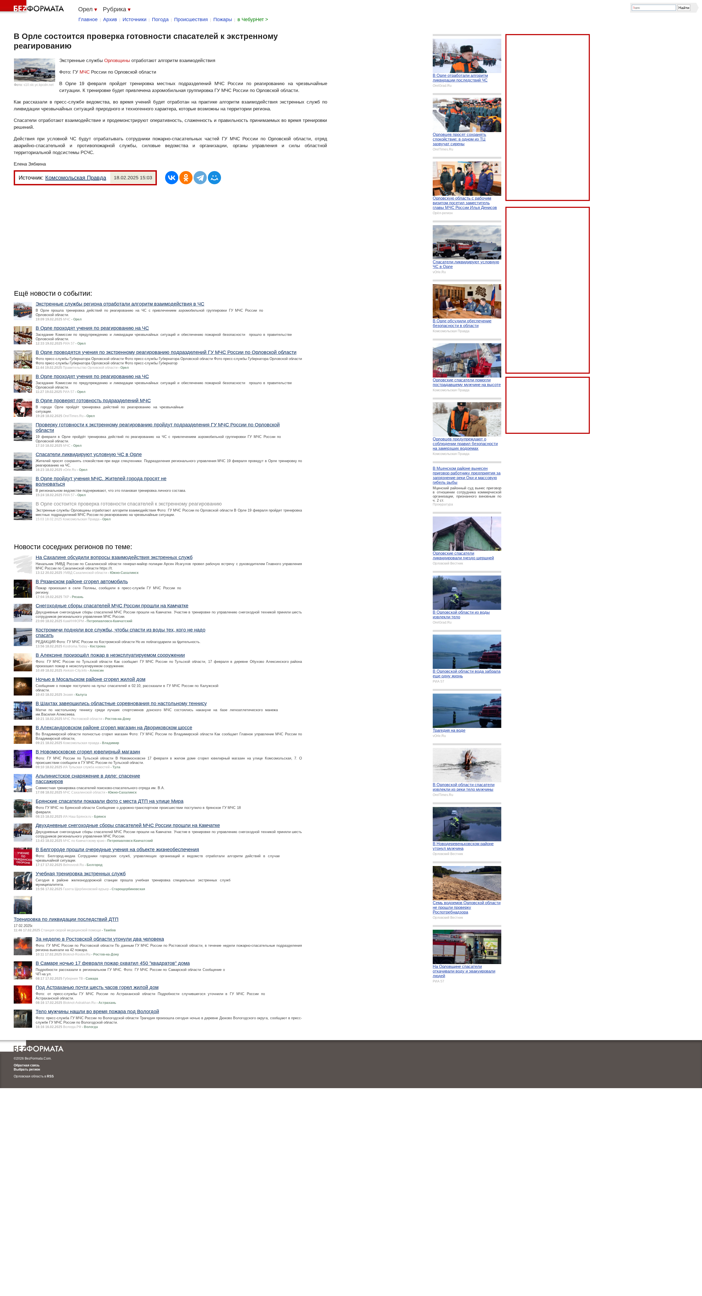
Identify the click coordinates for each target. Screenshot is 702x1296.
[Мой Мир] (214, 177)
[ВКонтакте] (171, 177)
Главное (88, 19)
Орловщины (117, 60)
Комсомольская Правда (75, 178)
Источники (134, 19)
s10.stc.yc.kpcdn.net (38, 85)
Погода (160, 19)
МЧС (85, 72)
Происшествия (191, 19)
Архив (110, 19)
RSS (50, 1076)
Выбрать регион (27, 1069)
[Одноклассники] (186, 177)
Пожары (222, 19)
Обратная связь (26, 1065)
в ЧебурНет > (252, 19)
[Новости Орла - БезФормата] (33, 7)
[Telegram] (200, 177)
